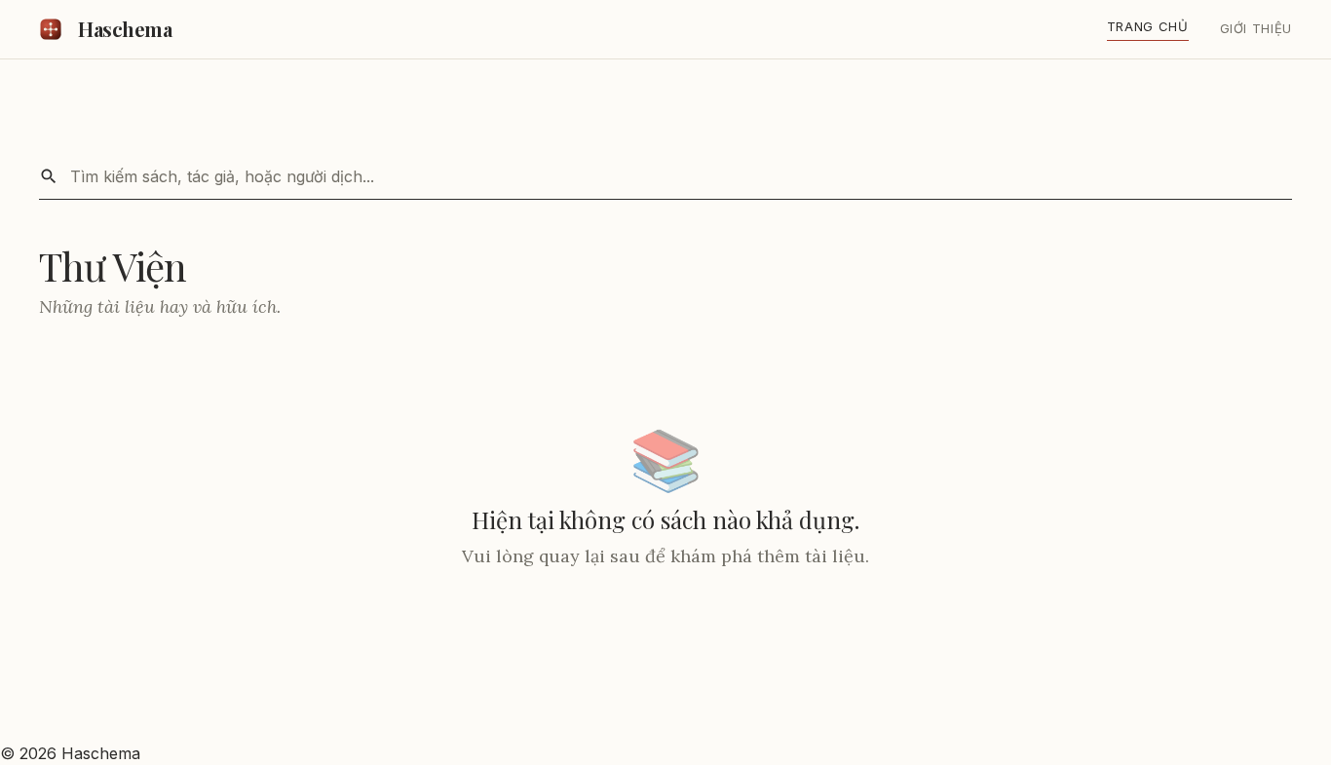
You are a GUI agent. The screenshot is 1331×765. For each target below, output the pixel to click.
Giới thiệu (1256, 28)
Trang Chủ (1148, 26)
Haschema (124, 29)
